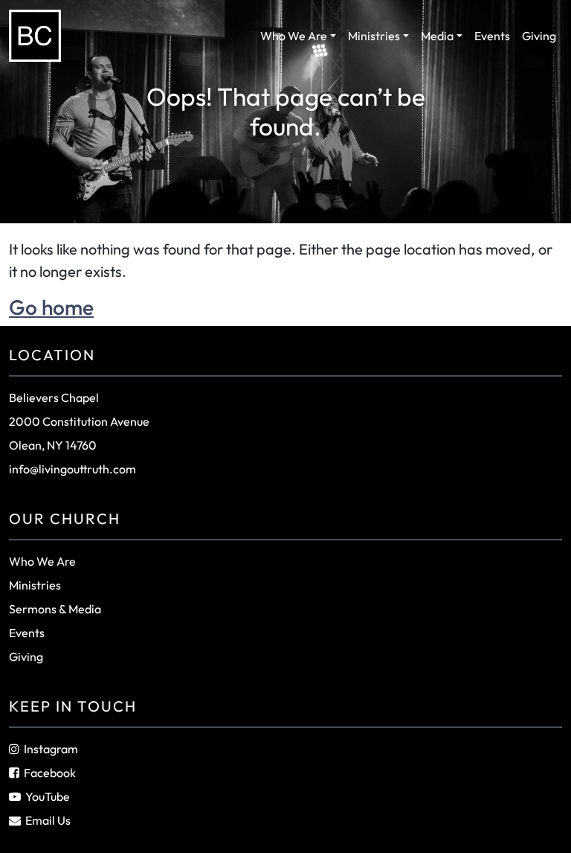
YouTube (47, 796)
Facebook (50, 772)
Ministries (374, 35)
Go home (51, 307)
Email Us (48, 820)
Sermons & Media (55, 608)
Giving (539, 35)
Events (492, 35)
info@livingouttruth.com (72, 468)
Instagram (51, 748)
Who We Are (293, 35)
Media (437, 35)
